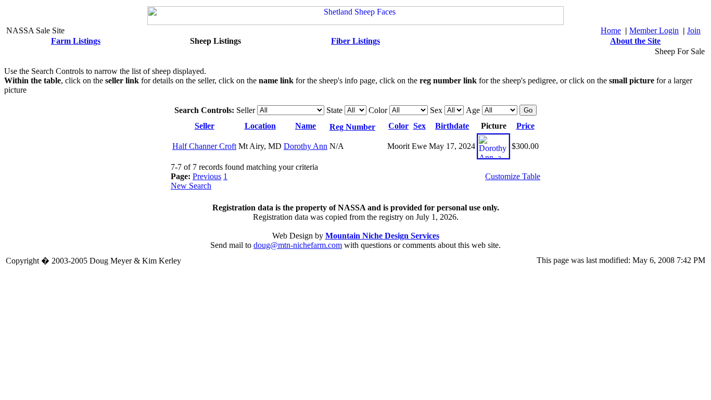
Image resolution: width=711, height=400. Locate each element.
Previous (207, 176)
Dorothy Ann (305, 146)
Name (305, 125)
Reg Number (352, 126)
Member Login (654, 30)
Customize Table (512, 176)
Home (611, 30)
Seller (204, 125)
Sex (419, 125)
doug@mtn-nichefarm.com (297, 245)
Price (525, 125)
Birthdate (452, 125)
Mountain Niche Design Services (382, 235)
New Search (191, 185)
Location (260, 125)
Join (694, 30)
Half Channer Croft (204, 146)
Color (398, 125)
